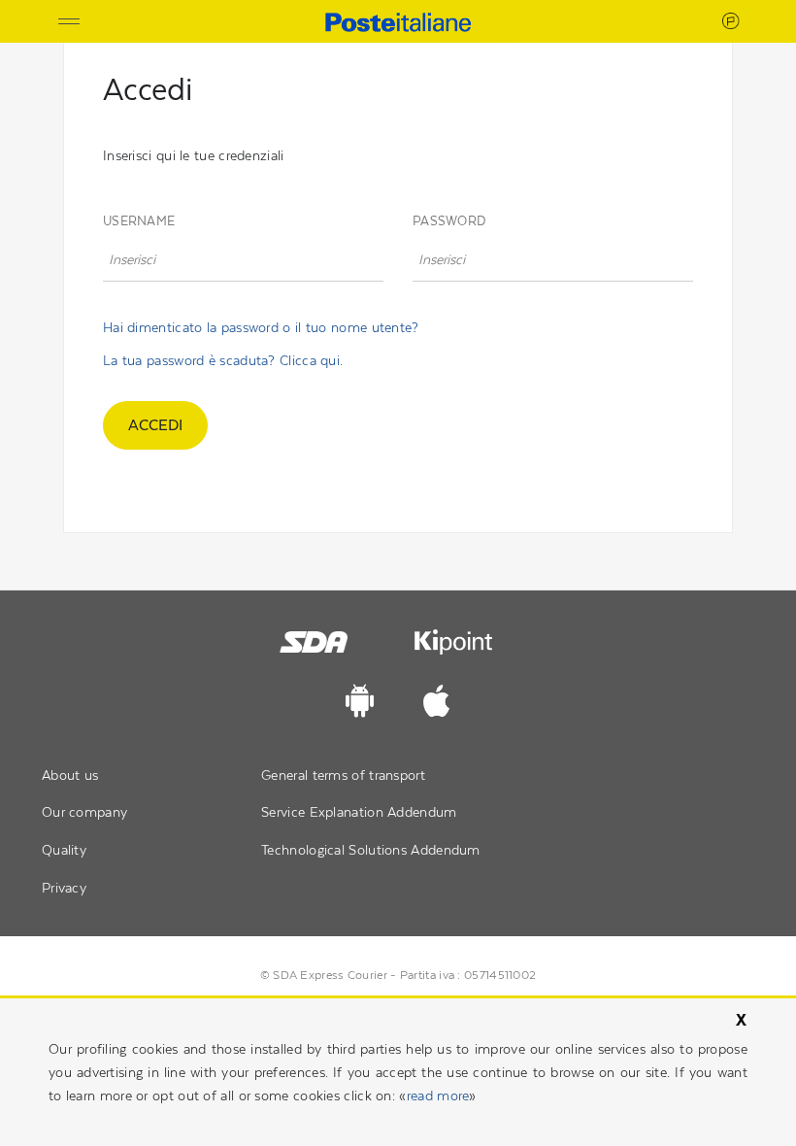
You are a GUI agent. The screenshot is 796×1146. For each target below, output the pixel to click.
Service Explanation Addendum (358, 812)
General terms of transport (343, 775)
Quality (64, 850)
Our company (84, 812)
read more (438, 1095)
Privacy (64, 887)
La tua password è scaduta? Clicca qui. (223, 360)
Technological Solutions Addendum (371, 850)
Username (139, 221)
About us (70, 775)
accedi (155, 425)
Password (449, 221)
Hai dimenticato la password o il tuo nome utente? (261, 327)
